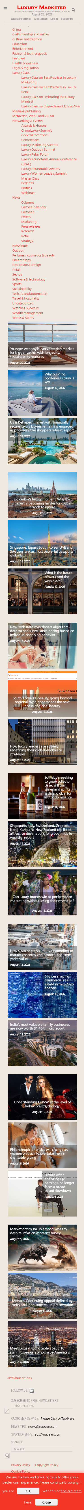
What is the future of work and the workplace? (59, 577)
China (16, 30)
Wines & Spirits (23, 318)
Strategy (27, 241)
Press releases (30, 226)
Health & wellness (25, 63)
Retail (25, 236)
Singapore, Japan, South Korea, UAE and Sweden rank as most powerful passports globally (41, 551)
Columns (27, 202)
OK (28, 1491)
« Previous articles (19, 1378)
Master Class (30, 178)
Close (46, 1502)
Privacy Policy (20, 1465)
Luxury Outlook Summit (38, 150)
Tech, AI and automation (29, 294)
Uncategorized (22, 303)
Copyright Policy (46, 1465)
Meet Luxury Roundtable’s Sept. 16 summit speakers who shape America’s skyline (40, 1352)
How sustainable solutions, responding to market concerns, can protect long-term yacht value (41, 955)
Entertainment (22, 49)
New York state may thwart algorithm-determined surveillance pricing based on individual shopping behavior (42, 631)
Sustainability (22, 289)
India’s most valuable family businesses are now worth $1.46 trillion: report (39, 1027)
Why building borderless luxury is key (59, 378)
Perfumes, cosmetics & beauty (33, 255)
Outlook (18, 250)
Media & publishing (26, 111)
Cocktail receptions (34, 135)
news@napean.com (42, 1427)
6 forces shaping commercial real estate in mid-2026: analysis (59, 982)
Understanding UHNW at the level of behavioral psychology (42, 1104)
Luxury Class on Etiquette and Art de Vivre (50, 106)
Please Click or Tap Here (57, 1419)
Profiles (26, 188)
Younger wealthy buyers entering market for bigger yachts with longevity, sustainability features (42, 353)
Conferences (30, 140)
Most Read (40, 18)
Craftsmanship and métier (30, 34)
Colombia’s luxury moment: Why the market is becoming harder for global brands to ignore (42, 503)
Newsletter (20, 246)
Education (19, 44)
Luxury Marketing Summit (39, 145)
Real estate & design (26, 265)
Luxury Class (20, 73)
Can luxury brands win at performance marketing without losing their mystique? (42, 899)
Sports (16, 284)
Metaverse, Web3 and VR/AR (33, 116)
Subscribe (67, 18)
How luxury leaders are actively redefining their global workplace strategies (36, 750)
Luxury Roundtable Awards (40, 169)
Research (27, 231)
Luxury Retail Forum (35, 154)
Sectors (17, 274)
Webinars (28, 193)
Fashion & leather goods (29, 54)
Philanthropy (21, 260)
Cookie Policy (20, 1471)
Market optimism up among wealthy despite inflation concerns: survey (38, 1231)
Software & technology (28, 279)
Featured (18, 58)
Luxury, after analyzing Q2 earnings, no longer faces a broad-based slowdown (59, 1183)
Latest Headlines (21, 18)
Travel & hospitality (25, 298)
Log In (54, 18)
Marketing (28, 222)
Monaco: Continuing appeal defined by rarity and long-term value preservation (42, 1303)
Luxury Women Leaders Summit (44, 174)
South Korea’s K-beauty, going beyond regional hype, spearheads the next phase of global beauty (42, 702)
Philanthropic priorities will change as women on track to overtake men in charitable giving (38, 1154)
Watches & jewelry (25, 308)
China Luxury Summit (36, 131)
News (16, 198)
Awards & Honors (33, 126)
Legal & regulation (25, 68)
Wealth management (27, 313)
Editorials (27, 212)
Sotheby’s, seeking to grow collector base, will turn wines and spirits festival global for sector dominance (59, 787)
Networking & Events (27, 121)
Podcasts (27, 183)
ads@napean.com (48, 1434)
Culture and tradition (27, 39)
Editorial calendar (33, 207)
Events (25, 217)
